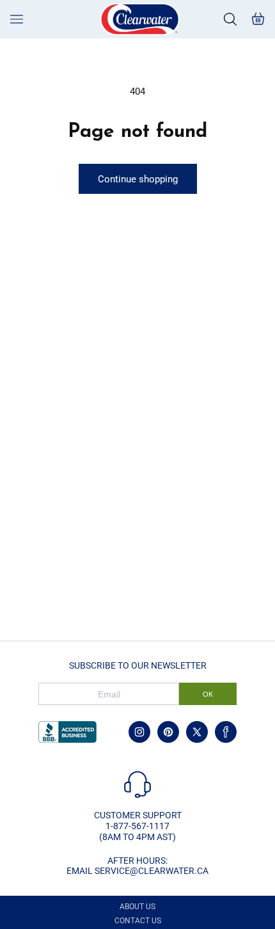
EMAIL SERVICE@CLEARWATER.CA (137, 871)
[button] (230, 19)
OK (208, 694)
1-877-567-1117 (137, 826)
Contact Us (137, 921)
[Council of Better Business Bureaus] (67, 732)
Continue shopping (138, 179)
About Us (137, 906)
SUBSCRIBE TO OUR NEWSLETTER (138, 665)
